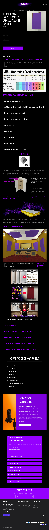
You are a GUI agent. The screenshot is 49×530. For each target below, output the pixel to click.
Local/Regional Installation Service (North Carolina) (20, 349)
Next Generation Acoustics (8, 527)
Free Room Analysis (10, 325)
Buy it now (12, 48)
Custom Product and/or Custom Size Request (17, 337)
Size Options (4, 30)
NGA (33, 509)
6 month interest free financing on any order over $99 (21, 343)
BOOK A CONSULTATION (25, 425)
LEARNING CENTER (36, 507)
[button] (4, 4)
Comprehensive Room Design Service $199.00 (18, 331)
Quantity (4, 39)
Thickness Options (5, 35)
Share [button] (5, 51)
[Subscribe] (32, 496)
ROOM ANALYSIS (35, 505)
